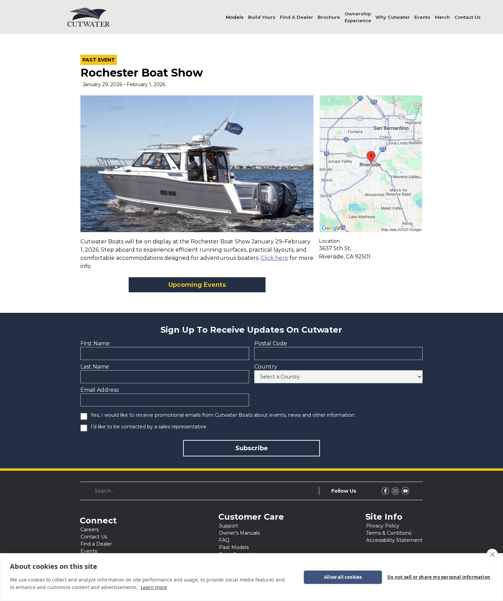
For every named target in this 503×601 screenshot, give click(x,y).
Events (422, 17)
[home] (88, 17)
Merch (442, 17)
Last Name (94, 366)
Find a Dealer (96, 544)
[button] (235, 17)
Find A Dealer (296, 17)
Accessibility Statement (394, 540)
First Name (95, 343)
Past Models (234, 547)
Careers (89, 529)
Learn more (154, 587)
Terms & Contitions (388, 533)
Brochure (329, 17)
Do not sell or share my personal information (438, 577)
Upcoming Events (197, 285)
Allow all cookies (343, 577)
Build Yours (261, 17)
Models (235, 17)
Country (265, 366)
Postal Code (270, 343)
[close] (492, 554)
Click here (274, 258)
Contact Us (467, 17)
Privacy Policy (382, 526)
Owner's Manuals (239, 533)
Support (228, 526)
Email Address (99, 390)
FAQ (224, 540)
